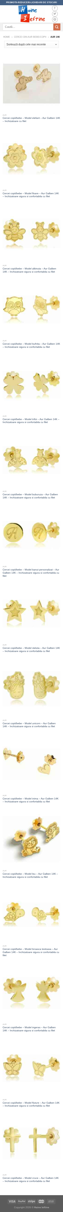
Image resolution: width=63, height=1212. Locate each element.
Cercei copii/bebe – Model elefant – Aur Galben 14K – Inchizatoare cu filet (31, 119)
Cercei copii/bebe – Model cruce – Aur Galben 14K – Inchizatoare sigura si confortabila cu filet (31, 1179)
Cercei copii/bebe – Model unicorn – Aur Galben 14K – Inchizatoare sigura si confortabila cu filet (29, 725)
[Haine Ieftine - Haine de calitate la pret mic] (31, 14)
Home (6, 37)
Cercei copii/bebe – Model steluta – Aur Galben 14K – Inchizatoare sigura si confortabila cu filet (31, 649)
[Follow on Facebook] (55, 8)
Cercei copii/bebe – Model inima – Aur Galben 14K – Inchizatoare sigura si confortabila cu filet (30, 800)
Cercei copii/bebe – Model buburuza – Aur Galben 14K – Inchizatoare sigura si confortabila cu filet (30, 496)
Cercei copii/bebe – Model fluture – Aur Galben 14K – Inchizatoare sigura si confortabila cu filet (31, 1104)
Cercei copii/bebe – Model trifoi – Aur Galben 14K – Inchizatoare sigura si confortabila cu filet (31, 421)
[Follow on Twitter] (55, 14)
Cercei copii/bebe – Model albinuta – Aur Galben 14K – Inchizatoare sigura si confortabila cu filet (29, 270)
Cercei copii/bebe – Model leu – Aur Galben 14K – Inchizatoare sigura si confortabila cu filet (30, 875)
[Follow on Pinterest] (55, 19)
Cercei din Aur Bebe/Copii (30, 37)
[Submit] (56, 26)
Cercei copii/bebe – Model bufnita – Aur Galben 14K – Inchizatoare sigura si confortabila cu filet (31, 345)
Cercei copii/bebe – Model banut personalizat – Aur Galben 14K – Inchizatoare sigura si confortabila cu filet (31, 572)
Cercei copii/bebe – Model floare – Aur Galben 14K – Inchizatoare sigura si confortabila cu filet (31, 195)
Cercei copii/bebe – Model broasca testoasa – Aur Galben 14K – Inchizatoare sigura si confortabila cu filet (31, 952)
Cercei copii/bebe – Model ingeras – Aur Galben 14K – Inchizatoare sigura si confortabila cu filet (29, 1029)
